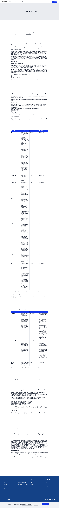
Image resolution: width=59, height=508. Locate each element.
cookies (34, 69)
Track (5, 486)
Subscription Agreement (27, 500)
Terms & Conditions (29, 505)
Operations (33, 488)
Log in (50, 1)
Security (20, 1)
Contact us (47, 490)
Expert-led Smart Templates (22, 482)
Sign (4, 490)
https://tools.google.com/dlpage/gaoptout (18, 466)
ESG (45, 484)
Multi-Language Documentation (23, 484)
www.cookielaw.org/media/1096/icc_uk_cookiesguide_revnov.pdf (22, 428)
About (46, 488)
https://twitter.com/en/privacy (21, 404)
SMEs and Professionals (34, 490)
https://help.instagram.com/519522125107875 (23, 402)
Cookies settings (45, 506)
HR (31, 482)
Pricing (23, 1)
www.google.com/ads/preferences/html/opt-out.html (20, 394)
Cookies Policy (24, 505)
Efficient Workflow (20, 490)
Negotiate (5, 484)
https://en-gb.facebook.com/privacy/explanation (23, 401)
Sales (32, 484)
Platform (10, 1)
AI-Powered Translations (21, 486)
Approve (5, 488)
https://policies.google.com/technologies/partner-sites (26, 395)
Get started (55, 1)
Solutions (15, 1)
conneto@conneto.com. (29, 28)
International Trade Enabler (22, 488)
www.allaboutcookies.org (15, 426)
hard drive (46, 69)
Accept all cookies (45, 504)
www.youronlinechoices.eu (15, 427)
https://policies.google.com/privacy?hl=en (30, 463)
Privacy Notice (28, 34)
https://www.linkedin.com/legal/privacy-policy (22, 403)
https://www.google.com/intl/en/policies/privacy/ (43, 314)
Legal (32, 486)
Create (5, 482)
